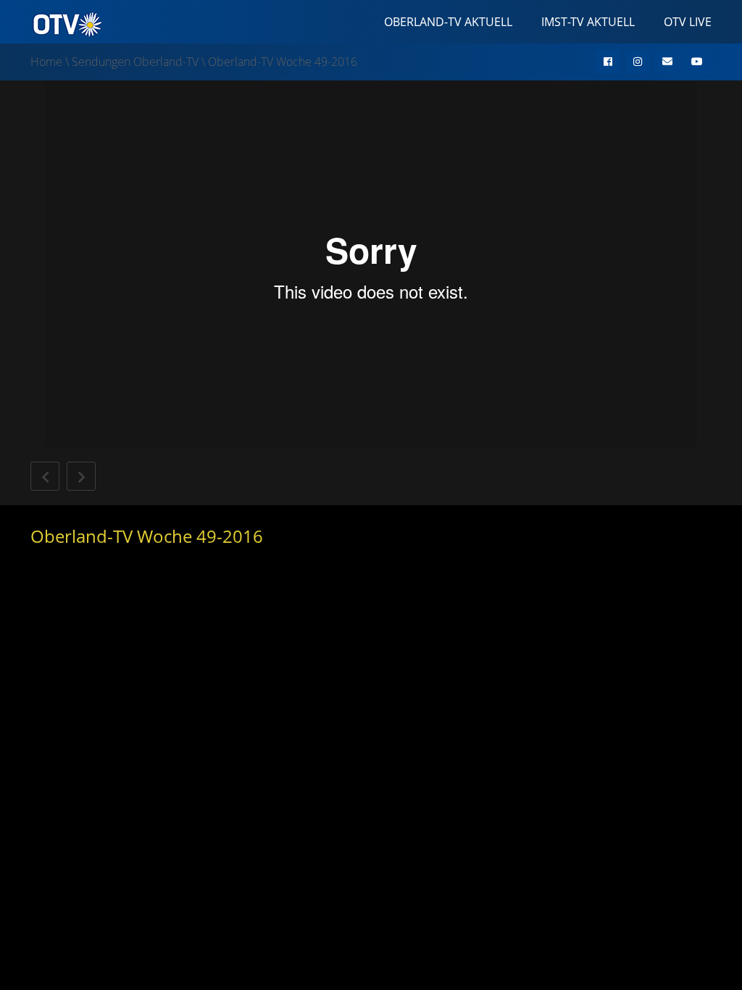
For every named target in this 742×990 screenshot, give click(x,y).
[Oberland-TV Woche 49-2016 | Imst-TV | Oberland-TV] (66, 23)
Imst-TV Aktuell (588, 22)
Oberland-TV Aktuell (448, 22)
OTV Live (688, 22)
